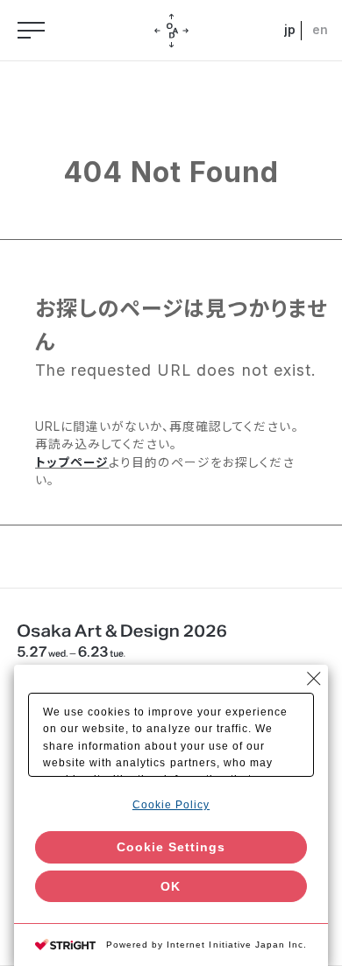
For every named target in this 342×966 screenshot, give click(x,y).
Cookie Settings (171, 847)
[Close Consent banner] (314, 679)
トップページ (72, 462)
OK (170, 886)
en (319, 30)
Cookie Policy (171, 805)
